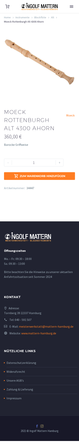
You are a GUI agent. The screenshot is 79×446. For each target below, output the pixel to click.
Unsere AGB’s (15, 380)
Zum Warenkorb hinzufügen (39, 176)
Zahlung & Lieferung (20, 389)
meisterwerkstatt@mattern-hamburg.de (46, 326)
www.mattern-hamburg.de (38, 333)
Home (7, 17)
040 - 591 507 (23, 320)
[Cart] (7, 6)
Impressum (14, 398)
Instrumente (23, 17)
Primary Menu (71, 6)
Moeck (70, 115)
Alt (52, 17)
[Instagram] (42, 426)
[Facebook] (37, 426)
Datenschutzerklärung (21, 363)
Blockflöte (40, 17)
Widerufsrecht (16, 371)
